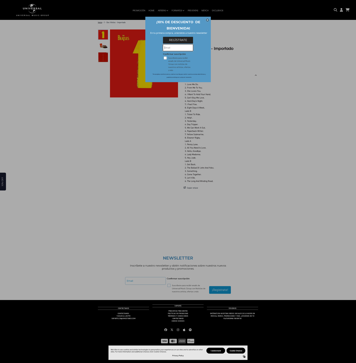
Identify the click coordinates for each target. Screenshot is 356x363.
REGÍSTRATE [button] (178, 40)
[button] (207, 20)
